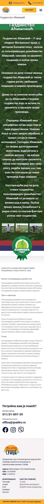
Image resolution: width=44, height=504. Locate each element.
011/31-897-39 (12, 414)
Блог (4, 487)
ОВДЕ (29, 271)
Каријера (6, 489)
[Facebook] (5, 430)
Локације (6, 482)
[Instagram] (13, 430)
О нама (22, 482)
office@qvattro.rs (14, 422)
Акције (5, 484)
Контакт (5, 492)
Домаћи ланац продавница (31, 487)
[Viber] (21, 430)
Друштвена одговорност (29, 484)
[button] (41, 10)
